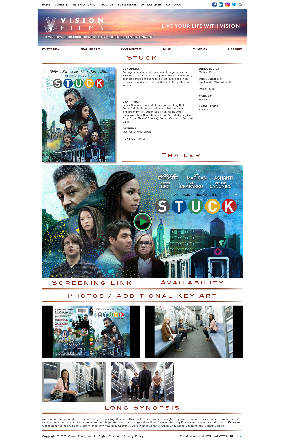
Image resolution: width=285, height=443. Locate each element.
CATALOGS (173, 4)
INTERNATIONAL (84, 4)
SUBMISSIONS (127, 4)
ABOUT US (106, 4)
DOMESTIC (62, 4)
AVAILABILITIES (151, 4)
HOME (46, 4)
